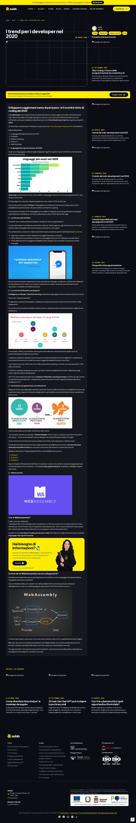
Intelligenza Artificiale (15, 756)
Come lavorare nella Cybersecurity (51, 774)
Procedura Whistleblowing (88, 813)
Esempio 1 (14, 455)
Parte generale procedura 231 (107, 813)
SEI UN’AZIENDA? (97, 9)
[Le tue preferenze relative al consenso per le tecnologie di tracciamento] (132, 819)
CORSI (30, 9)
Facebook (78, 232)
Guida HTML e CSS (46, 762)
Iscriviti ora (120, 9)
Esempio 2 (15, 457)
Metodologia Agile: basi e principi (51, 765)
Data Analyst (12, 750)
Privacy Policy (64, 813)
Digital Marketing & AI (15, 762)
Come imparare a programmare (50, 750)
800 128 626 (29, 568)
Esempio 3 (14, 460)
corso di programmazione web (61, 126)
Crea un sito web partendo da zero (51, 753)
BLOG (58, 9)
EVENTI (67, 9)
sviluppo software (114, 33)
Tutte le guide (44, 778)
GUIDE (50, 9)
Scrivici (18, 563)
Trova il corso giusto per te (48, 747)
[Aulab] (11, 9)
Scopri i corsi (118, 95)
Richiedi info (97, 2)
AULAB (41, 9)
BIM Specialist (12, 766)
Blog (13, 20)
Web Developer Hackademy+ (18, 747)
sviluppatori (103, 33)
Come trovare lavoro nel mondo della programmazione (52, 757)
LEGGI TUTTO (125, 83)
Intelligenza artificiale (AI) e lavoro (51, 771)
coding (95, 33)
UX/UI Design (12, 753)
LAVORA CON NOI (80, 9)
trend (124, 33)
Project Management (15, 759)
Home (7, 20)
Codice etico (74, 813)
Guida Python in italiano (47, 768)
